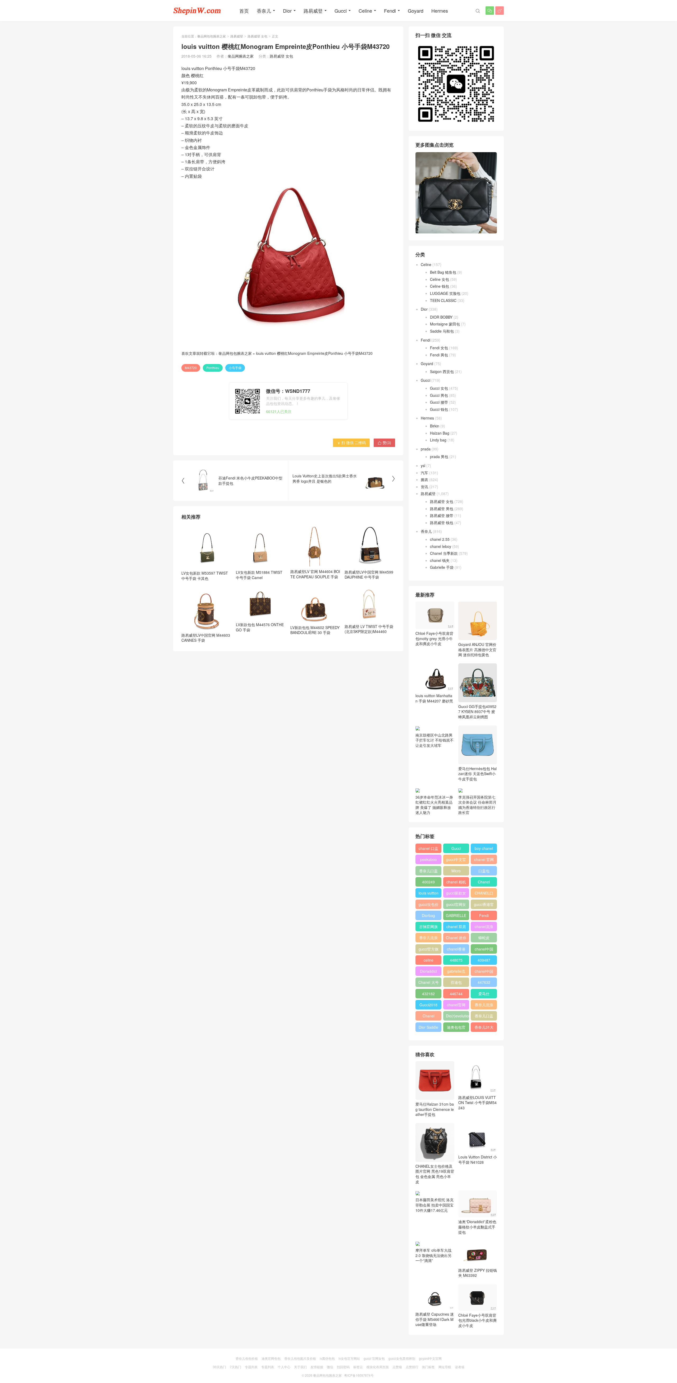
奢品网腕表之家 (241, 56)
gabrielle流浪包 (456, 972)
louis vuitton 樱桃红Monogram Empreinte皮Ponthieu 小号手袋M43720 (314, 353)
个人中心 (284, 1367)
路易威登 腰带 (441, 515)
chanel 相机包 (456, 883)
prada (426, 448)
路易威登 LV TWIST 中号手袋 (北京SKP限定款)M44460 (369, 629)
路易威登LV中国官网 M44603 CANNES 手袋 (205, 637)
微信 (330, 1367)
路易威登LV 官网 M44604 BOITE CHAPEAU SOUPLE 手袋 (315, 574)
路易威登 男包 (441, 508)
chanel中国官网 (484, 950)
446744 (456, 993)
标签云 (358, 1367)
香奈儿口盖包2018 (428, 872)
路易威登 (313, 10)
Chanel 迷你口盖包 (456, 938)
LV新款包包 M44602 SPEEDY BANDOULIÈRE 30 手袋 (315, 630)
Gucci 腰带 (439, 402)
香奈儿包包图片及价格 (300, 1358)
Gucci (341, 10)
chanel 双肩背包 (456, 927)
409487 (484, 960)
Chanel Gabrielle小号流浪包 (428, 1017)
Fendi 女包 (439, 347)
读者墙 (459, 1367)
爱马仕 (484, 993)
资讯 (424, 486)
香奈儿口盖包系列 (484, 1017)
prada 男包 (439, 456)
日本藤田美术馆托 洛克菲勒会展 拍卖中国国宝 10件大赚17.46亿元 (434, 1205)
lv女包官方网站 (349, 1358)
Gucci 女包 (439, 388)
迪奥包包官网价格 (456, 1028)
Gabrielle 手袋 (442, 567)
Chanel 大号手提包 (428, 983)
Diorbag (428, 915)
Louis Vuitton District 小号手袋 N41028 (477, 1159)
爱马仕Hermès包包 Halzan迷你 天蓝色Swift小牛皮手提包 (477, 773)
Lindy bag (438, 440)
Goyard (415, 10)
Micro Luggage (456, 872)
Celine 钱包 (439, 286)
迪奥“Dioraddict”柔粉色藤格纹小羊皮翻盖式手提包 (477, 1227)
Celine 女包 (439, 279)
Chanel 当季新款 (444, 553)
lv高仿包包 (327, 1358)
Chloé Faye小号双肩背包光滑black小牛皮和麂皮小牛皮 (477, 1320)
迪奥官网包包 (271, 1358)
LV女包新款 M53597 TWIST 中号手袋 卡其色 (204, 575)
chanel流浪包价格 (484, 927)
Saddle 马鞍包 (442, 331)
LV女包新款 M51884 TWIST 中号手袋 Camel (259, 575)
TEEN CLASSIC (443, 300)
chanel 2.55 (440, 539)
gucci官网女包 (456, 905)
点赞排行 (412, 1367)
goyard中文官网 (430, 1358)
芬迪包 (456, 982)
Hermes (439, 10)
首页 (244, 10)
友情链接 (316, 1367)
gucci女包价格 (428, 905)
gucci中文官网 (456, 860)
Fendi (390, 10)
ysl (423, 465)
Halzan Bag (439, 433)
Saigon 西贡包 (442, 371)
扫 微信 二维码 (351, 442)
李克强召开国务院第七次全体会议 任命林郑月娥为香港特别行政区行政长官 (477, 804)
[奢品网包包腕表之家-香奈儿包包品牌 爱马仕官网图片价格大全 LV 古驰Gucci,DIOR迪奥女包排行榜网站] (197, 10)
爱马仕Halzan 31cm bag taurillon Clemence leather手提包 (434, 1109)
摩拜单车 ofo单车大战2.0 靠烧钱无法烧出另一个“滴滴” (433, 1255)
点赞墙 (397, 1367)
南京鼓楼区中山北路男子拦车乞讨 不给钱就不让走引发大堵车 (434, 740)
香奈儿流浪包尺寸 (428, 938)
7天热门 (235, 1367)
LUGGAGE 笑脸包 (445, 293)
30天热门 (219, 1367)
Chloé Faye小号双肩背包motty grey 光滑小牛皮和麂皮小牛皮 (434, 638)
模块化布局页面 (378, 1367)
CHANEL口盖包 (484, 894)
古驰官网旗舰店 (428, 927)
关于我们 (300, 1367)
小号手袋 (235, 367)
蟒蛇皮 (484, 937)
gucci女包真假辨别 (401, 1358)
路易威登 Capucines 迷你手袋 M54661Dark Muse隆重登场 (434, 1319)
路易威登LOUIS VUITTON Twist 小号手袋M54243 (477, 1102)
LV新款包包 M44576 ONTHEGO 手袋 (260, 627)
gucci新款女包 (456, 894)
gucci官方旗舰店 (428, 950)
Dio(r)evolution (457, 1015)
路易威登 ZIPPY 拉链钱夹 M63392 (477, 1273)
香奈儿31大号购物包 (483, 1028)
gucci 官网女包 (374, 1358)
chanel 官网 (484, 859)
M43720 (191, 367)
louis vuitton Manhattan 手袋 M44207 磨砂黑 (434, 698)
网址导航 (444, 1367)
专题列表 (251, 1367)
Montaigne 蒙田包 (445, 324)
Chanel (484, 881)
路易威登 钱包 (441, 522)
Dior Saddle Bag (428, 1028)
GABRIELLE (456, 915)
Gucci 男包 (439, 395)
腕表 (424, 479)
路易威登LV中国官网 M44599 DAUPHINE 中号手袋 (369, 574)
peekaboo (428, 859)
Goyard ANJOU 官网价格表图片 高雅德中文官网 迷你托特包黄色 (477, 649)
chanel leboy (440, 546)
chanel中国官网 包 (484, 972)
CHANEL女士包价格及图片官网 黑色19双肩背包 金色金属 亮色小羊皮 (434, 1173)
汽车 (424, 472)
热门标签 (428, 1367)
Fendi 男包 (439, 354)
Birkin (434, 426)
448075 (456, 960)
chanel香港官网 (456, 950)
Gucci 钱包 (439, 409)
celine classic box (428, 961)
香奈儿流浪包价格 (484, 1005)
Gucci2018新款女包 (428, 1005)
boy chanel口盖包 (484, 849)
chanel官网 (456, 1004)
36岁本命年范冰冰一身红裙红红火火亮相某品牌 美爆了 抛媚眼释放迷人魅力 (434, 804)
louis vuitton (428, 893)
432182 (428, 993)
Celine (365, 10)
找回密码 (343, 1367)
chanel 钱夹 (440, 560)
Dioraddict (428, 971)
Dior (287, 10)
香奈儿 (264, 10)
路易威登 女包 (257, 36)
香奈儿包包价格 (247, 1358)
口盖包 (484, 870)
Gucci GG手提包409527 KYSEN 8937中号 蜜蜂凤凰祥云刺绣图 (477, 711)
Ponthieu (212, 367)
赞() (384, 442)
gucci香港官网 (484, 905)
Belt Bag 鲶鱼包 (443, 272)
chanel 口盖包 (428, 849)
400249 (428, 881)
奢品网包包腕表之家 (211, 36)
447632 (484, 982)
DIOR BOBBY (441, 317)
